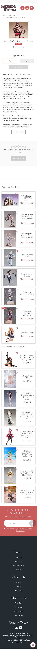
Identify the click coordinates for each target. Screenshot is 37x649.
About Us (18, 582)
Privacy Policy (20, 531)
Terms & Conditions (27, 529)
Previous (6, 31)
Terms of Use (18, 603)
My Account (18, 557)
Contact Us (18, 590)
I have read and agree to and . (19, 530)
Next (31, 31)
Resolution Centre (18, 566)
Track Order (18, 561)
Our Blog (18, 586)
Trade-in (18, 570)
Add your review (18, 158)
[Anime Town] (8, 8)
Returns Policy (18, 611)
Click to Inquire (27, 203)
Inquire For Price (18, 55)
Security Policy (18, 615)
